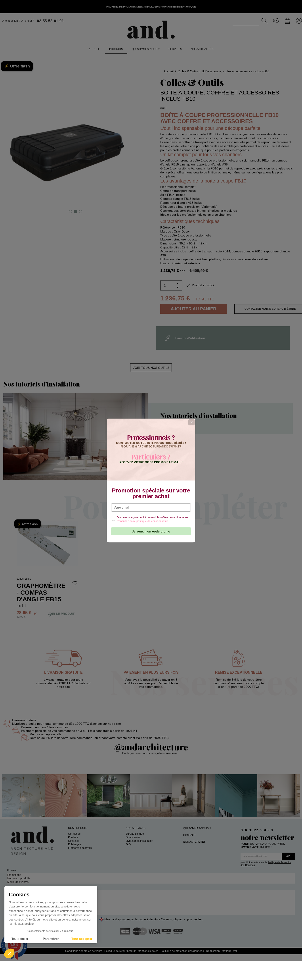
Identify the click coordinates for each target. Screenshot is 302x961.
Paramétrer (51, 938)
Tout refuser (19, 938)
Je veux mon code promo (151, 531)
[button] (9, 953)
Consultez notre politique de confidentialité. (143, 521)
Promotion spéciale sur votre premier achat (151, 493)
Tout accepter (81, 938)
